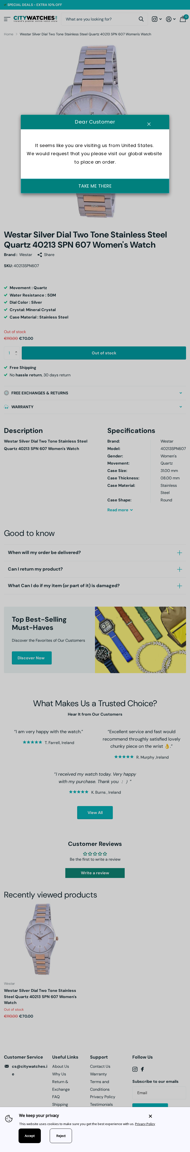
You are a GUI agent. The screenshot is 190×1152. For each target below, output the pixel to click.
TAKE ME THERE (95, 186)
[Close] (166, 1116)
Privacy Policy (145, 1124)
